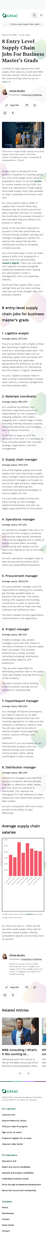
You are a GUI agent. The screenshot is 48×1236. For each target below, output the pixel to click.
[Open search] (34, 15)
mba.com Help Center (12, 1144)
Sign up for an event (11, 1132)
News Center (8, 1225)
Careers (5, 1219)
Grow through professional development (21, 1184)
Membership (8, 1213)
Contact (6, 1231)
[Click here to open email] (27, 105)
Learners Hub (8, 1115)
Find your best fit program (15, 1126)
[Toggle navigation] (41, 15)
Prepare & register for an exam (17, 1138)
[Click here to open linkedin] (5, 113)
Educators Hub (9, 1161)
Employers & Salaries (32, 95)
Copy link (14, 105)
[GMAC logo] (10, 15)
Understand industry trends (15, 1179)
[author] (5, 92)
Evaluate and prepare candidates (17, 1173)
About (5, 1207)
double (38, 181)
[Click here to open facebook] (35, 105)
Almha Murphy (17, 91)
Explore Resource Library (14, 1120)
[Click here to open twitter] (13, 113)
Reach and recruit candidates (16, 1167)
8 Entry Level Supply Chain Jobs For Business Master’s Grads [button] (27, 24)
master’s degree (10, 263)
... (5, 24)
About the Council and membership (19, 1190)
